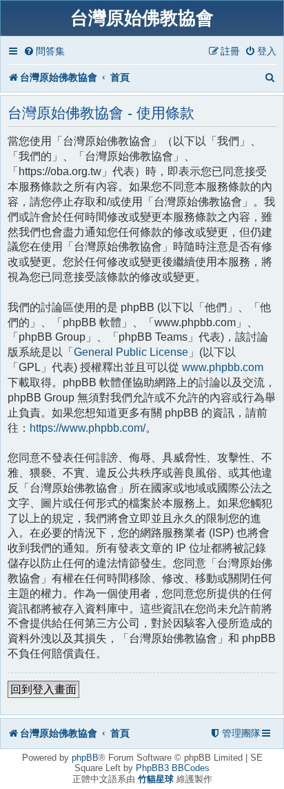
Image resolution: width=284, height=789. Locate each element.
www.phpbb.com (222, 367)
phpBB (85, 757)
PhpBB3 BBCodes (173, 768)
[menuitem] (44, 51)
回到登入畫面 (43, 689)
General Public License (131, 352)
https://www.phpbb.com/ (87, 428)
